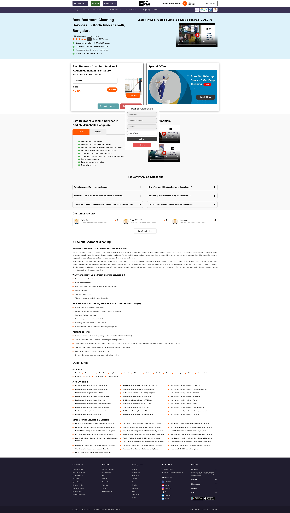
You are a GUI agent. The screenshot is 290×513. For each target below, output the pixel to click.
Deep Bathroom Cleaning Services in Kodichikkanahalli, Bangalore (143, 442)
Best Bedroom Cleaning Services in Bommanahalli (138, 389)
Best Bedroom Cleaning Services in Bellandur (137, 396)
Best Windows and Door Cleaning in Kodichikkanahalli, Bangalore (143, 434)
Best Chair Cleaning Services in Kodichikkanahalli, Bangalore (142, 427)
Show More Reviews (145, 231)
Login (104, 488)
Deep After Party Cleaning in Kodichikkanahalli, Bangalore (188, 431)
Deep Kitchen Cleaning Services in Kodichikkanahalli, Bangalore (95, 431)
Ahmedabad (99, 376)
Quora (167, 492)
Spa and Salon (131, 10)
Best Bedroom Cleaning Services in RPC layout (137, 400)
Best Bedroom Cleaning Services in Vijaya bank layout (187, 407)
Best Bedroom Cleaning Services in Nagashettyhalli (139, 393)
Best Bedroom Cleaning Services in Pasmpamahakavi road (188, 389)
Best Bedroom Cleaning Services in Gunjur (136, 407)
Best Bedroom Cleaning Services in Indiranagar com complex (189, 411)
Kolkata (158, 373)
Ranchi (77, 373)
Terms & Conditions (108, 469)
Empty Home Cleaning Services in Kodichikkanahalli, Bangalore (190, 445)
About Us (105, 485)
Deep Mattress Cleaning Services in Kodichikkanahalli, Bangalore (143, 431)
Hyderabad (114, 373)
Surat (88, 376)
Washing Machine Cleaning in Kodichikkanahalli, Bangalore (141, 438)
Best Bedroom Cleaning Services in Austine (183, 404)
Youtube (167, 485)
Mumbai (147, 373)
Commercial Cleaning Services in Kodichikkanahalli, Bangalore (142, 445)
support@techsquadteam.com (171, 3)
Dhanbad (137, 373)
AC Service (75, 479)
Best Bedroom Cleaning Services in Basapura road (91, 385)
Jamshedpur (178, 373)
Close (142, 145)
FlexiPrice (95, 3)
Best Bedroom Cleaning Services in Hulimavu (89, 393)
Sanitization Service (78, 494)
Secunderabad (202, 373)
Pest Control (114, 10)
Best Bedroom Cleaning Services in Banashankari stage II (93, 404)
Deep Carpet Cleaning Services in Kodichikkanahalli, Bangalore (95, 427)
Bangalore (102, 373)
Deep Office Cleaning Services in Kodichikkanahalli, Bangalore (94, 423)
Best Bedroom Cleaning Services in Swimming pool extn (92, 396)
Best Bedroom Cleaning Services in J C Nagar (137, 404)
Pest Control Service (78, 472)
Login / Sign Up (210, 3)
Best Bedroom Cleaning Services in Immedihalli (185, 393)
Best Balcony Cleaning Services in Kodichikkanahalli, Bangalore (95, 445)
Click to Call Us (109, 106)
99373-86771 (168, 469)
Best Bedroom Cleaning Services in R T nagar (137, 411)
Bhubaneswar (89, 373)
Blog (103, 475)
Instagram (168, 488)
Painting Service (77, 475)
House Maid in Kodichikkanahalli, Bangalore (184, 449)
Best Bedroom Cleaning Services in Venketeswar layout (140, 385)
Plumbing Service (77, 491)
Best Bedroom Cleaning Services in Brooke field (185, 385)
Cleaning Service (77, 469)
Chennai (126, 373)
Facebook (168, 481)
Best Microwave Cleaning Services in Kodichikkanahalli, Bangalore (191, 438)
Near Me (105, 479)
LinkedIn (167, 495)
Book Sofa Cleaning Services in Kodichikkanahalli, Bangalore (94, 434)
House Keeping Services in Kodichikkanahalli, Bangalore (93, 452)
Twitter (167, 498)
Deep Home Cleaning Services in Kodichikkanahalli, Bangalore (142, 423)
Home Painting (97, 10)
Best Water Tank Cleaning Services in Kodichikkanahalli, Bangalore (191, 434)
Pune (167, 373)
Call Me (142, 139)
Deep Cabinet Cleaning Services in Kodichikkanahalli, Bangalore (190, 442)
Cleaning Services (78, 10)
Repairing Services (150, 10)
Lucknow (78, 376)
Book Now (133, 95)
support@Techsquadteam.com (173, 472)
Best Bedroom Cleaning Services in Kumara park (138, 414)
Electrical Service (77, 485)
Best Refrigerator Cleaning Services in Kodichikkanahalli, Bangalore (191, 427)
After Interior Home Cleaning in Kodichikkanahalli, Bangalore (141, 449)
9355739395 (192, 4)
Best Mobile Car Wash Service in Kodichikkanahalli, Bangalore (189, 423)
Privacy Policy (106, 472)
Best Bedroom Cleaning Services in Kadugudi (184, 414)
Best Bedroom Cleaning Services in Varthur (88, 414)
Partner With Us (110, 3)
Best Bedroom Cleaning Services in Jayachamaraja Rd (92, 407)
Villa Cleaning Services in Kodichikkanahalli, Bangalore (92, 449)
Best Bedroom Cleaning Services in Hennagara (185, 396)
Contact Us (105, 482)
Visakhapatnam (113, 376)
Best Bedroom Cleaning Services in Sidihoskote (90, 400)
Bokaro (190, 373)
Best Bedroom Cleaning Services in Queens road (90, 411)
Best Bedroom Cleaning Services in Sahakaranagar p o (92, 389)
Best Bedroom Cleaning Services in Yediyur (183, 400)
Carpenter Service (78, 488)
